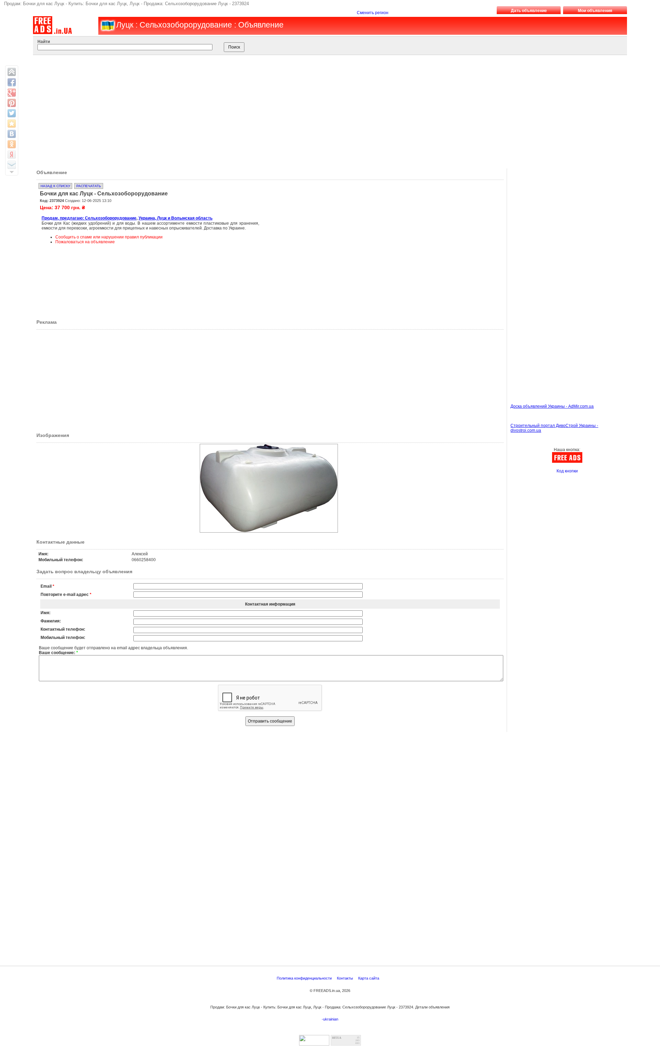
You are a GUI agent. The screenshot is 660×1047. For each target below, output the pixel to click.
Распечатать (88, 186)
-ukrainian (330, 1019)
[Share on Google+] (12, 92)
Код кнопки (567, 471)
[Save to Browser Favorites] (12, 123)
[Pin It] (12, 103)
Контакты (345, 978)
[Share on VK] (12, 134)
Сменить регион (372, 12)
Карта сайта (369, 978)
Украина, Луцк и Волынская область (175, 218)
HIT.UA (336, 1037)
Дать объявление (529, 10)
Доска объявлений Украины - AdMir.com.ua (552, 406)
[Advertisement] (322, 110)
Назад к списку (55, 186)
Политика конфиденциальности (305, 978)
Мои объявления (595, 10)
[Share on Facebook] (12, 82)
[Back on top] (12, 72)
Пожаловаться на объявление (85, 241)
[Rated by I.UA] (314, 1044)
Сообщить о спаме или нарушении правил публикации (109, 237)
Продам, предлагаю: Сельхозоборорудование (89, 218)
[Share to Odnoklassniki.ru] (12, 144)
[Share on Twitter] (12, 113)
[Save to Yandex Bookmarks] (12, 154)
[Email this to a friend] (12, 165)
